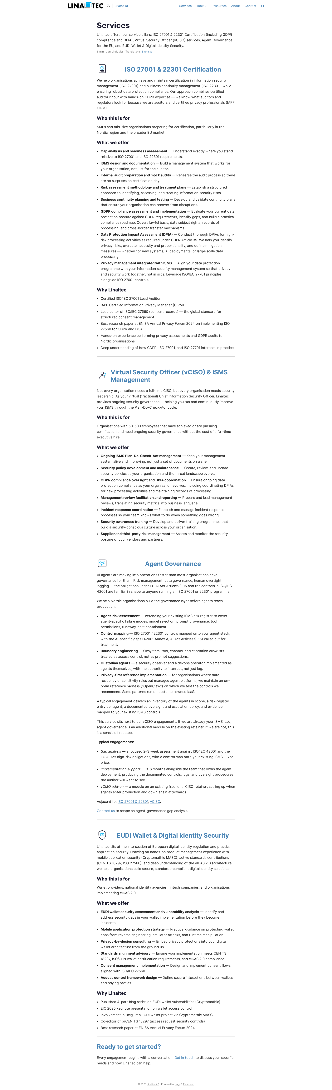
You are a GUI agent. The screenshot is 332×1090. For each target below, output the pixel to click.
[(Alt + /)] (262, 6)
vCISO (155, 802)
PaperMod (188, 1084)
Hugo (177, 1084)
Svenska (121, 6)
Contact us (106, 811)
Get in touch (184, 1058)
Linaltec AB (86, 6)
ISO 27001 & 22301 (133, 802)
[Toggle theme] (108, 6)
